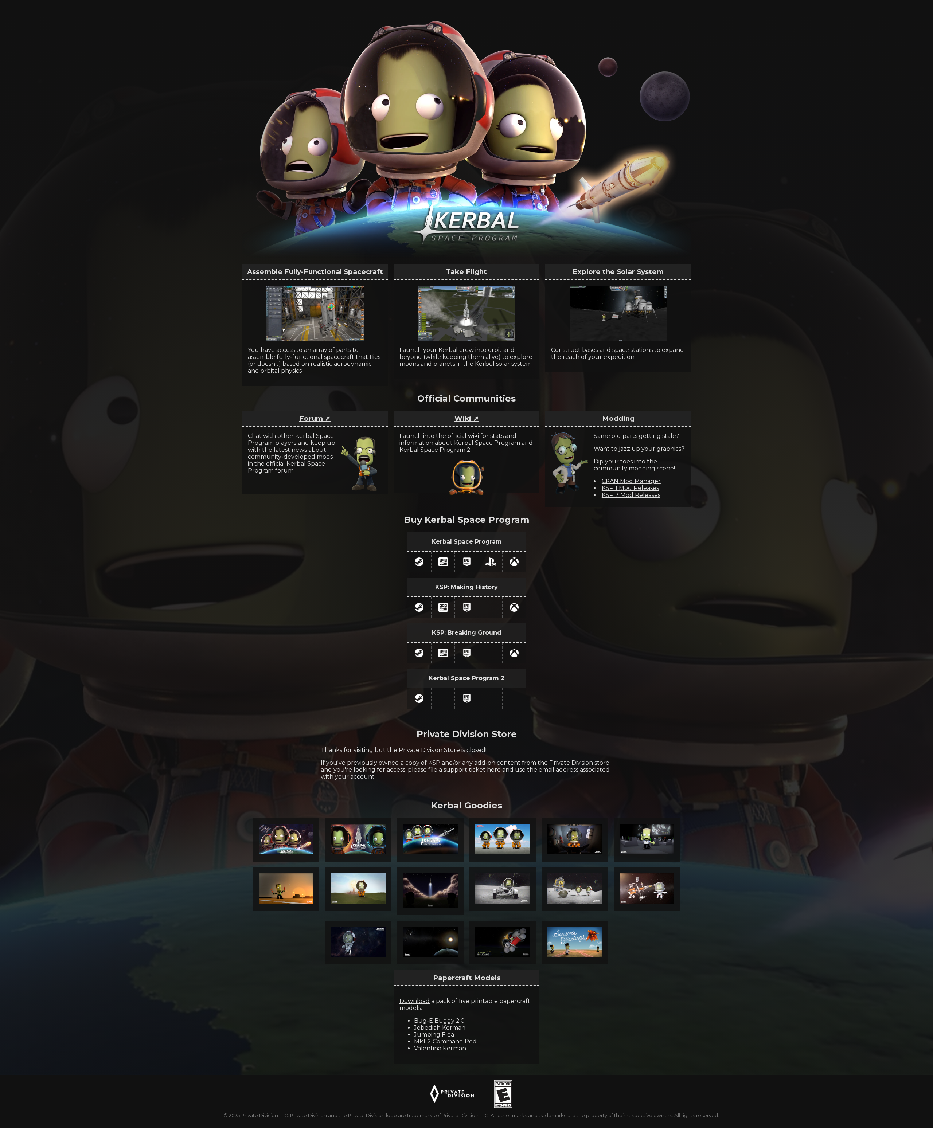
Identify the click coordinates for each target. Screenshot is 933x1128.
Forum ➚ (315, 418)
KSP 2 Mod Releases (631, 494)
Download (414, 1001)
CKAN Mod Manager (631, 481)
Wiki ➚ (466, 418)
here (494, 769)
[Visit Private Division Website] (452, 1093)
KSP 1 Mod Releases (630, 488)
